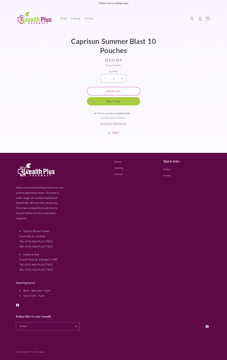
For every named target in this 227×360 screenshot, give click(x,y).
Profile (167, 175)
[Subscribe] (76, 326)
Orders (167, 169)
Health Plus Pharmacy (33, 352)
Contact (118, 174)
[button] (192, 18)
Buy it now (113, 101)
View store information (113, 123)
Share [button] (115, 132)
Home (117, 161)
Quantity (113, 71)
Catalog (118, 167)
